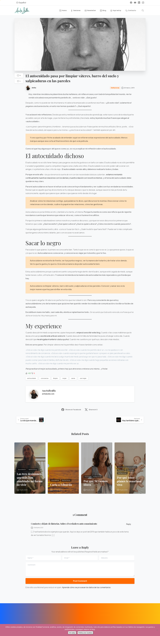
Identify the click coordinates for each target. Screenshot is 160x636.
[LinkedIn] (139, 3)
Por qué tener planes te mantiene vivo (129, 481)
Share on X (93, 409)
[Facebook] (131, 3)
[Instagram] (143, 3)
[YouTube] (135, 3)
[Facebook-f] (17, 615)
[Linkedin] (23, 615)
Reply (128, 524)
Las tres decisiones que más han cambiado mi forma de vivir (30, 479)
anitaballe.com (48, 394)
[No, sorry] (157, 630)
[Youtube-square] (28, 615)
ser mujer (83, 378)
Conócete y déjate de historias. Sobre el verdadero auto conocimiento (64, 523)
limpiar (55, 378)
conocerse (44, 378)
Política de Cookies (85, 633)
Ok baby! (72, 633)
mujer (64, 378)
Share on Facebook (73, 409)
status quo (61, 339)
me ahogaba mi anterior (47, 339)
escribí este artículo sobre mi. (53, 336)
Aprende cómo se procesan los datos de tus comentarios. (86, 587)
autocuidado (31, 378)
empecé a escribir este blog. (88, 332)
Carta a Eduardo (61, 485)
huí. (67, 339)
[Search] (143, 10)
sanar (73, 378)
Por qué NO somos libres (96, 482)
